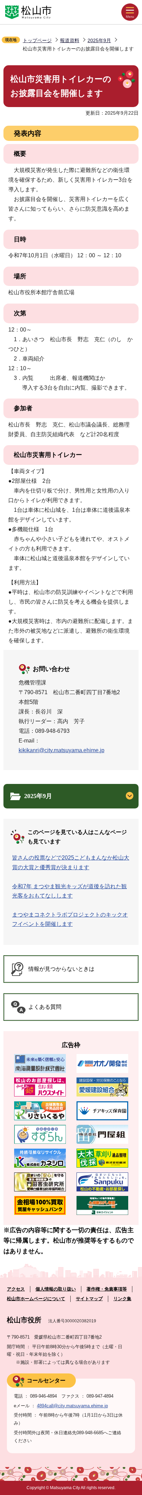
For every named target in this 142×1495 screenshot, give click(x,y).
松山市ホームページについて (36, 1298)
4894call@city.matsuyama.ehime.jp (72, 1405)
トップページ (37, 40)
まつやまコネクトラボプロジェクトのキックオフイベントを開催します (70, 919)
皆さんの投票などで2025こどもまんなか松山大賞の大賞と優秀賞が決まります (70, 862)
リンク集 (122, 1298)
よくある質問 (44, 1007)
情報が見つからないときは (61, 969)
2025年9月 (99, 40)
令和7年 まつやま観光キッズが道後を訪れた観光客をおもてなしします (69, 891)
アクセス (16, 1289)
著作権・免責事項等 (107, 1289)
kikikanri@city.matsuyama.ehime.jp (61, 750)
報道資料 (69, 40)
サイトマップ (89, 1298)
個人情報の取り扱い (56, 1289)
